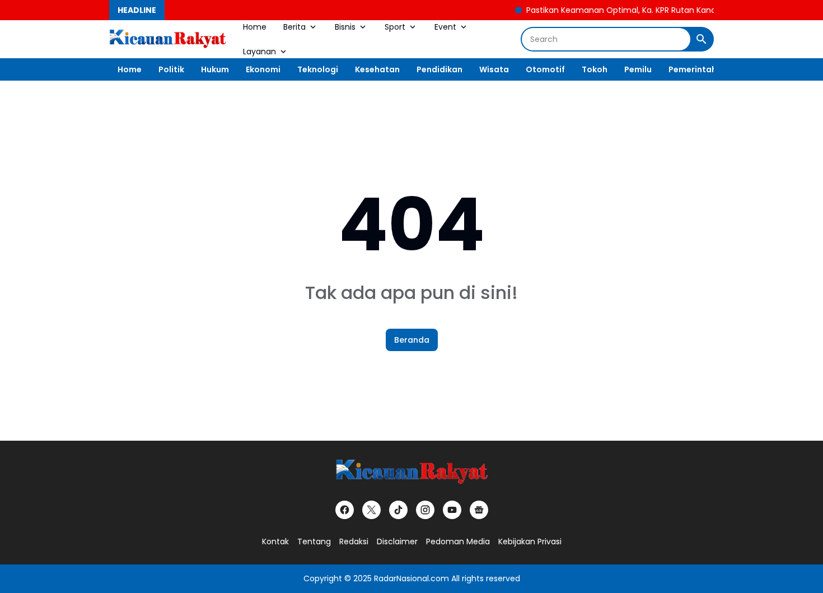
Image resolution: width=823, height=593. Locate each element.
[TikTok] (398, 510)
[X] (371, 510)
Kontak (275, 541)
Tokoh (594, 69)
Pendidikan (439, 69)
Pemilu (638, 69)
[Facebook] (344, 510)
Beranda (411, 339)
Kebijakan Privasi (530, 541)
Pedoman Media (458, 541)
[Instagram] (425, 510)
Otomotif (545, 69)
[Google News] (479, 510)
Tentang (314, 541)
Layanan (259, 51)
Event (445, 26)
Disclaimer (397, 541)
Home (254, 26)
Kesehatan (377, 69)
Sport (395, 26)
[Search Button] (701, 39)
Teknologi (317, 69)
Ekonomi (263, 69)
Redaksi (353, 541)
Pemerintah (692, 69)
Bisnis (345, 26)
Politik (171, 69)
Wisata (494, 69)
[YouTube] (452, 510)
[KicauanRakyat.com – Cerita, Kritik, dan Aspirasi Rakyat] (167, 39)
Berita (294, 26)
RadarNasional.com (411, 578)
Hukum (215, 69)
